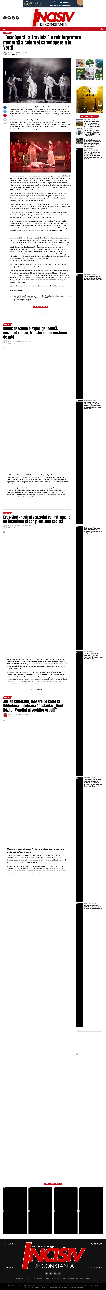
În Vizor (83, 29)
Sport (65, 29)
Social (59, 29)
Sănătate (53, 29)
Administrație (18, 29)
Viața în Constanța (74, 29)
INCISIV (12, 716)
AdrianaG (12, 54)
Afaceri (26, 29)
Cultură (32, 29)
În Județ (89, 29)
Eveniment (39, 29)
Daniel (11, 343)
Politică (46, 29)
